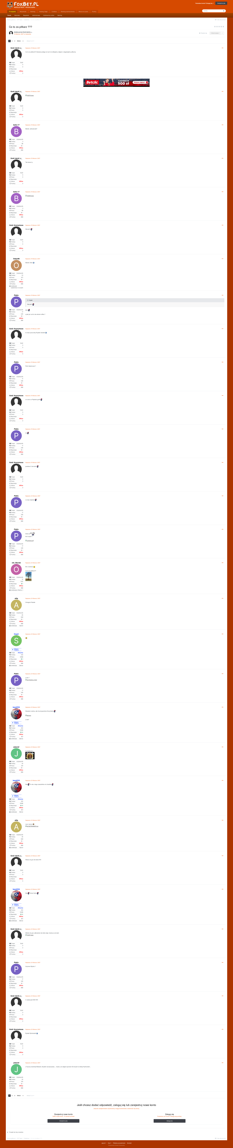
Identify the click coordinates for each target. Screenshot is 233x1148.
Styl (109, 1143)
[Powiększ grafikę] (29, 540)
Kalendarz (17, 15)
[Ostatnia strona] (23, 41)
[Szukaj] (224, 10)
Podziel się (203, 33)
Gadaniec (28, 34)
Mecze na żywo (83, 11)
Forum (9, 15)
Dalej (19, 41)
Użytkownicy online (48, 15)
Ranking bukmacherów (68, 11)
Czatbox (54, 11)
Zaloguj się (170, 1121)
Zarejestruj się (221, 3)
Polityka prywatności (119, 1143)
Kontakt (129, 1143)
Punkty (94, 11)
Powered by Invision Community (116, 1145)
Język (103, 1143)
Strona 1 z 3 (30, 41)
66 (22, 732)
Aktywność (23, 11)
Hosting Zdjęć (43, 11)
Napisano (32, 48)
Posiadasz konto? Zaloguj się (204, 3)
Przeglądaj (12, 11)
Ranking (60, 15)
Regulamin (26, 15)
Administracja (36, 15)
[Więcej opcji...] (222, 48)
